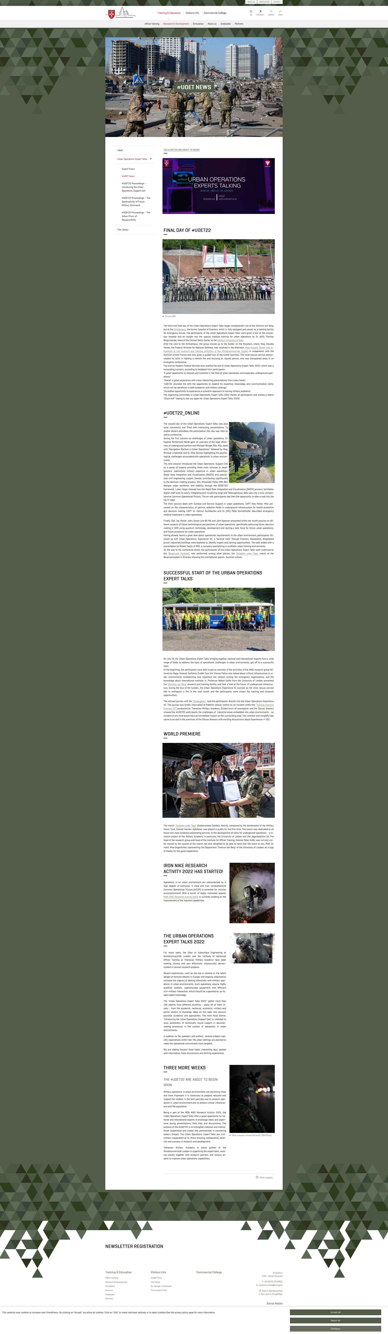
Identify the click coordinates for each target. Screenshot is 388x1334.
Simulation (198, 23)
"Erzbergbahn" (199, 701)
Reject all (335, 1320)
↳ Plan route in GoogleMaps (270, 1294)
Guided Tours (156, 1278)
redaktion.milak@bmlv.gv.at (271, 1285)
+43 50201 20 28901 (273, 1281)
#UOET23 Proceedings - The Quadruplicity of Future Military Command (136, 202)
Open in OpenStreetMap (272, 1291)
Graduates (226, 23)
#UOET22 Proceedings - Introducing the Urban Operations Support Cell (134, 187)
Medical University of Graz (230, 340)
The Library (122, 229)
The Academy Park (159, 1290)
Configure (335, 1328)
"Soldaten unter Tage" (248, 553)
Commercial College (215, 12)
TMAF (120, 150)
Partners (239, 23)
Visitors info (192, 12)
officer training (152, 23)
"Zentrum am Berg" (177, 684)
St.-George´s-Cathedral (161, 1286)
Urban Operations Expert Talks (132, 159)
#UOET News (128, 176)
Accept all (336, 1312)
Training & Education (169, 12)
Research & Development (176, 23)
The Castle (155, 1282)
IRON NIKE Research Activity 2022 (181, 896)
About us (212, 23)
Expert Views (128, 168)
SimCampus (180, 329)
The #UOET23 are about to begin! (182, 149)
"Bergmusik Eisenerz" (178, 553)
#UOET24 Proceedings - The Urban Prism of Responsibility (136, 216)
